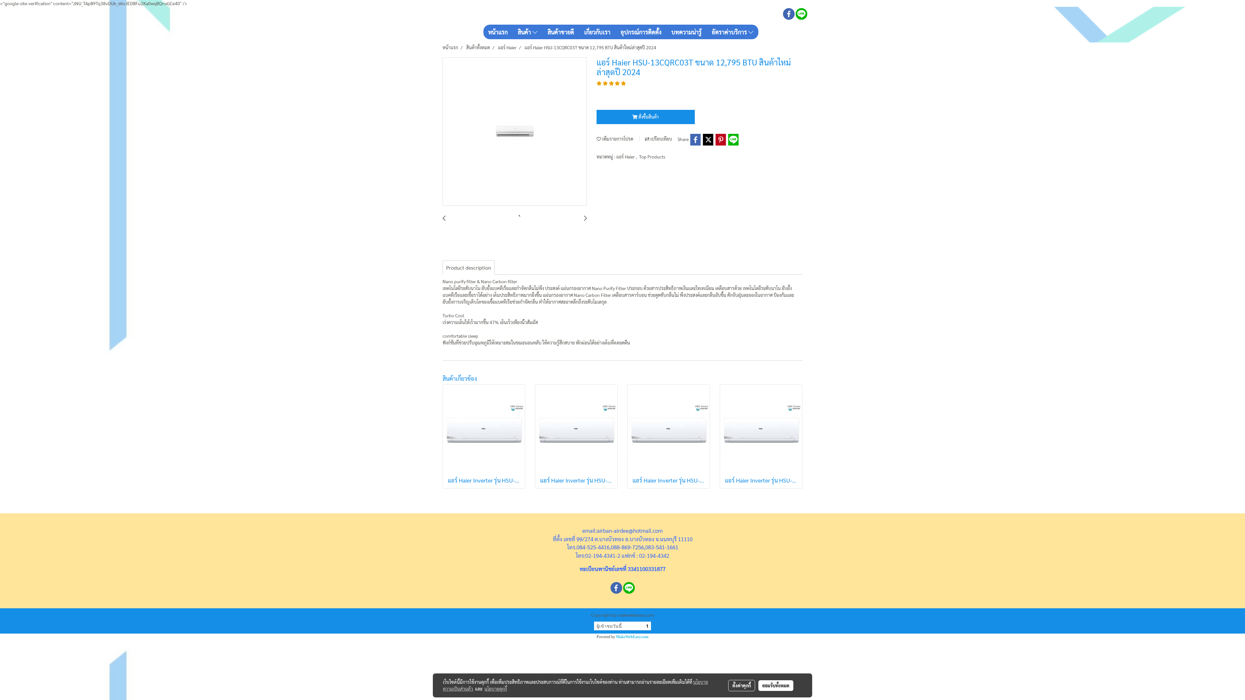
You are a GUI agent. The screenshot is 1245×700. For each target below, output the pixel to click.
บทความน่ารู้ (686, 32)
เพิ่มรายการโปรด (617, 139)
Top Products (652, 156)
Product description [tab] (468, 267)
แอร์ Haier (626, 156)
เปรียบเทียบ (660, 139)
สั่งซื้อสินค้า (648, 117)
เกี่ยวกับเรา (597, 32)
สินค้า (525, 32)
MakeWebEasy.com (632, 637)
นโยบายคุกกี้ (495, 689)
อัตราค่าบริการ (730, 32)
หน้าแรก (498, 32)
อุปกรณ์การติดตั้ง (641, 32)
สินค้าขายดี (561, 32)
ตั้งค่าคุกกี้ (741, 685)
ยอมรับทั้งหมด (775, 685)
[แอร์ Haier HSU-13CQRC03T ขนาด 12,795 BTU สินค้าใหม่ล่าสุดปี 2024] (515, 132)
